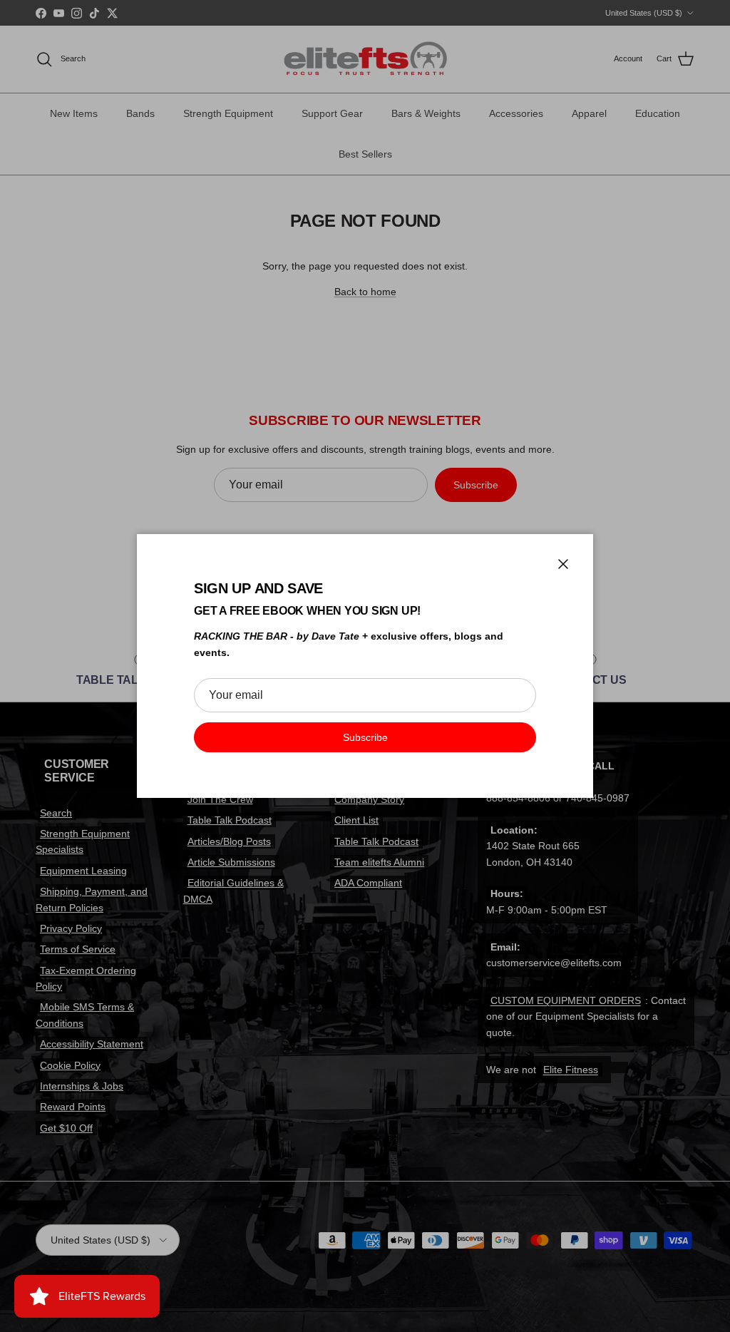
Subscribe (365, 737)
